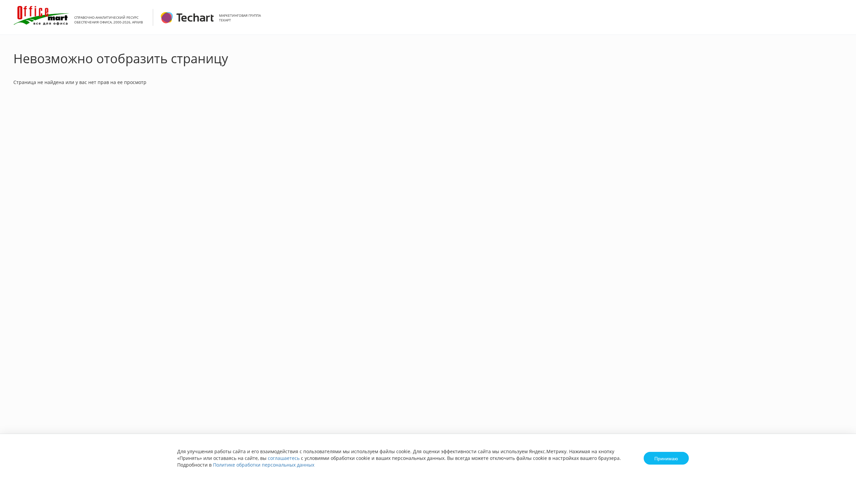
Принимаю (666, 458)
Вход (840, 21)
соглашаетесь (284, 458)
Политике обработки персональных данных (263, 465)
